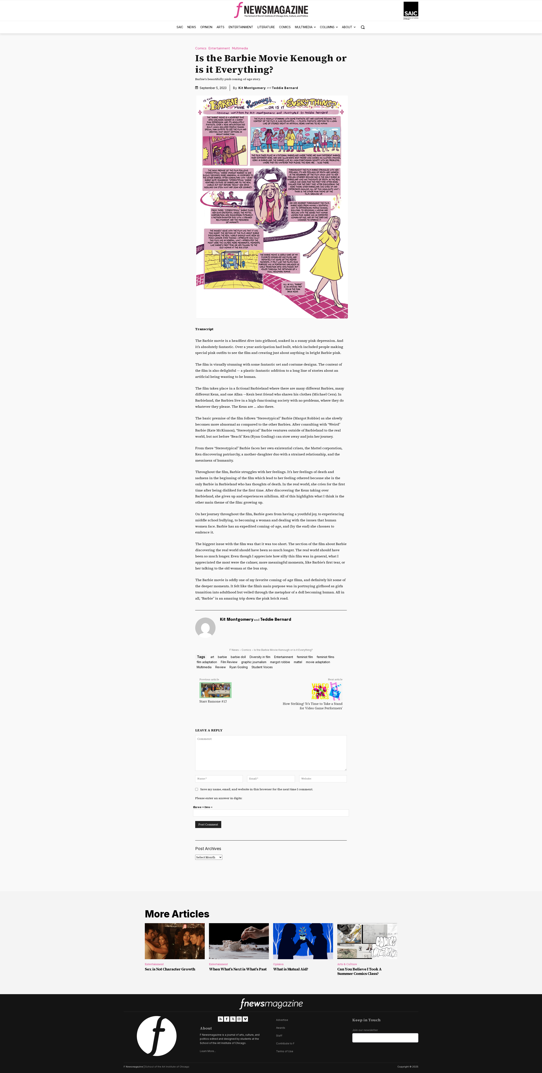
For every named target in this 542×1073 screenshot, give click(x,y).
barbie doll (238, 657)
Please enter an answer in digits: (218, 798)
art (212, 657)
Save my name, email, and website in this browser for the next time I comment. (256, 789)
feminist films (325, 657)
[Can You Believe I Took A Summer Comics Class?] (367, 941)
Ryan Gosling (239, 667)
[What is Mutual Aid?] (303, 941)
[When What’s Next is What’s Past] (239, 941)
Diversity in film (260, 657)
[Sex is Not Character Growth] (175, 941)
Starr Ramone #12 (213, 701)
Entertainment (219, 48)
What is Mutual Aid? (290, 969)
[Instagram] (239, 1019)
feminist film (305, 657)
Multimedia (240, 48)
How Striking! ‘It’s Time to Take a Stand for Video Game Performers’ (313, 705)
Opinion (278, 964)
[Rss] (220, 1019)
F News (234, 649)
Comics (200, 48)
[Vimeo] (245, 1019)
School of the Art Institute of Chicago (167, 1066)
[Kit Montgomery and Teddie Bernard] (205, 628)
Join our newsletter (365, 1030)
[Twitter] (232, 1019)
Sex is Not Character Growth (170, 969)
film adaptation (207, 662)
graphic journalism (253, 662)
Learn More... (208, 1051)
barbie (222, 657)
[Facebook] (226, 1019)
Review (220, 667)
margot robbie (280, 662)
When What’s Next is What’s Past (238, 969)
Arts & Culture (347, 964)
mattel (298, 662)
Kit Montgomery (252, 88)
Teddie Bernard (285, 88)
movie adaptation (318, 662)
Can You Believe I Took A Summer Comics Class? (359, 971)
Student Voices (262, 667)
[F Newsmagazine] (411, 11)
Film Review (229, 662)
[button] (363, 27)
